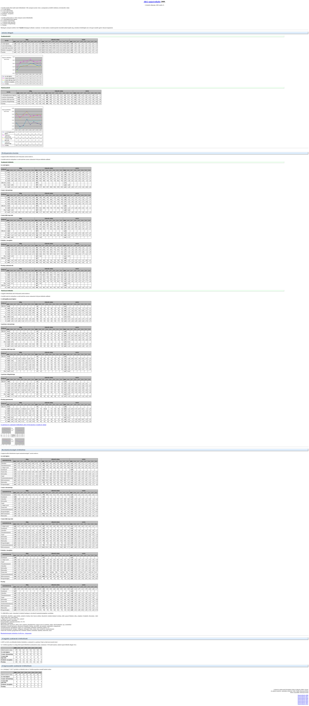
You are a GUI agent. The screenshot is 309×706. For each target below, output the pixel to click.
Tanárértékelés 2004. (303, 701)
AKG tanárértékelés (152, 2)
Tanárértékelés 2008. (303, 695)
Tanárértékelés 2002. (303, 704)
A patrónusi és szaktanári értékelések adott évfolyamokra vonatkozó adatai (23, 425)
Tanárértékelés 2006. (303, 698)
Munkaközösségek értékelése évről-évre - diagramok (16, 633)
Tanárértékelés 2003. (303, 702)
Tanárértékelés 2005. (303, 699)
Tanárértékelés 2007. (303, 696)
